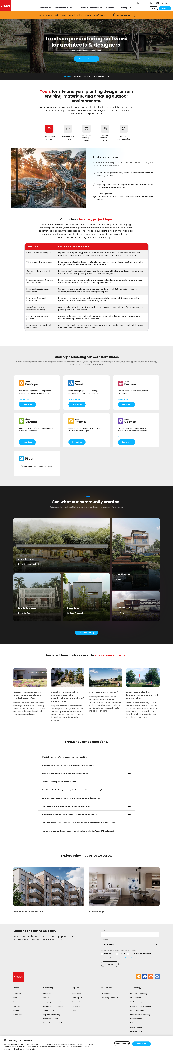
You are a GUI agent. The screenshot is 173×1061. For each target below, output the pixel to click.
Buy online (47, 993)
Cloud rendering (137, 1010)
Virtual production (137, 1023)
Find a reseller (48, 998)
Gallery (87, 76)
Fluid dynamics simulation (140, 1006)
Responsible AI (136, 1031)
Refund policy (48, 1010)
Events (16, 1010)
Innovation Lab (136, 1019)
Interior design (96, 911)
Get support (77, 998)
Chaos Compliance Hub (52, 1023)
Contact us (17, 1014)
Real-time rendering (138, 993)
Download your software (53, 1006)
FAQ (108, 76)
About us (17, 993)
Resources (76, 993)
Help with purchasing (51, 1014)
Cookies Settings (122, 1043)
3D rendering (135, 998)
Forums (75, 1010)
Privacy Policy (130, 958)
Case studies (98, 76)
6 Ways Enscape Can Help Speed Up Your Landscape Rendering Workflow (27, 695)
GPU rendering (136, 1002)
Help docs (76, 1006)
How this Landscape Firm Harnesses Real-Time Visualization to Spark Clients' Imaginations (67, 697)
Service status (77, 1002)
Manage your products (52, 1002)
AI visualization (136, 1027)
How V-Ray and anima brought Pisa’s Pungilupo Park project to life (142, 695)
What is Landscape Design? (103, 692)
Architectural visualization (28, 911)
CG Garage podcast (109, 998)
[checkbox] (126, 954)
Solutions (77, 76)
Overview (67, 76)
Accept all (141, 1043)
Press (15, 1002)
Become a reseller (50, 1019)
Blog (15, 998)
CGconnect (105, 993)
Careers (16, 1006)
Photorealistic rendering (140, 1014)
